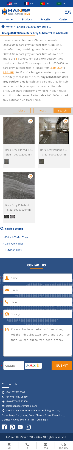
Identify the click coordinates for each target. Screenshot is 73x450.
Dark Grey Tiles (14, 243)
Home (9, 19)
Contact (63, 19)
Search (62, 110)
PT (48, 3)
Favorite (45, 19)
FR (32, 3)
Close (21, 110)
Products (27, 19)
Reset (42, 110)
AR (64, 3)
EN (16, 3)
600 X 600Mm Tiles (16, 237)
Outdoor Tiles (13, 250)
